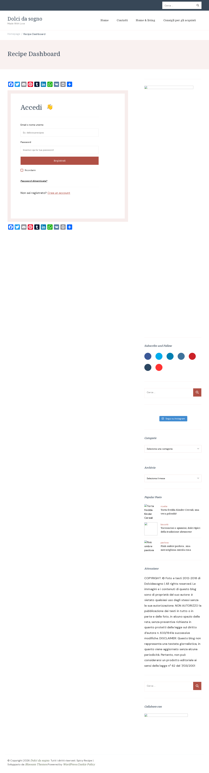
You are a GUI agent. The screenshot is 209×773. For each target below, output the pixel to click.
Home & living (145, 20)
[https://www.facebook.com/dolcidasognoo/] (147, 356)
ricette (164, 506)
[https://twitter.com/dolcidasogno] (158, 356)
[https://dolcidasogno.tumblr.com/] (147, 367)
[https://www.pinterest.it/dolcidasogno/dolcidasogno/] (192, 356)
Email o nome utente (32, 124)
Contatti (122, 20)
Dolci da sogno (25, 18)
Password (26, 142)
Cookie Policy (86, 764)
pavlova (165, 542)
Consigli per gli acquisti (179, 20)
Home (105, 20)
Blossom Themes (36, 764)
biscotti (165, 524)
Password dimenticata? (34, 180)
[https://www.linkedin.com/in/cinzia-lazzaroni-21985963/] (170, 356)
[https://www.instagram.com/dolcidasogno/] (181, 356)
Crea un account (59, 193)
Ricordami (30, 170)
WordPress (70, 764)
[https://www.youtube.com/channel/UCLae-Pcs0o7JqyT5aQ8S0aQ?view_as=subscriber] (158, 367)
